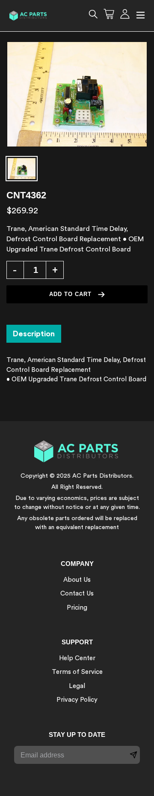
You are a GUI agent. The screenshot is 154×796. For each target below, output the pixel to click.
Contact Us (77, 593)
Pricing (77, 607)
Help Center (77, 658)
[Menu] (140, 15)
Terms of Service (77, 672)
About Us (77, 580)
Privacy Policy (77, 700)
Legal (77, 686)
